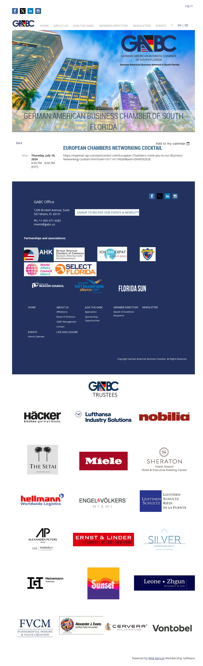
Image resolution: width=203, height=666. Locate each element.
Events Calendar (36, 336)
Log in (189, 6)
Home (32, 307)
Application (91, 311)
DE (186, 25)
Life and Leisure (67, 332)
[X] (23, 11)
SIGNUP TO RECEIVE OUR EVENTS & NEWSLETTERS (110, 212)
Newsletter (150, 307)
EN (179, 25)
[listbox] (173, 143)
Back (19, 143)
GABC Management (66, 321)
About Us (62, 307)
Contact (60, 326)
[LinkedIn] (30, 11)
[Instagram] (38, 11)
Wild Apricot (156, 658)
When (25, 155)
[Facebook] (15, 11)
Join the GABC (94, 307)
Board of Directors (65, 316)
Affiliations (61, 311)
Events (32, 332)
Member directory (126, 307)
